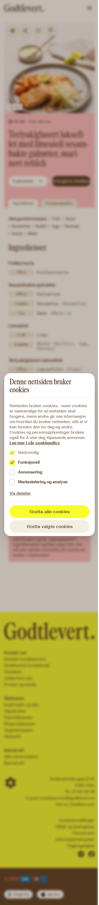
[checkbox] (12, 452)
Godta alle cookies (50, 512)
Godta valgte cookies (50, 526)
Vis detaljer (20, 493)
